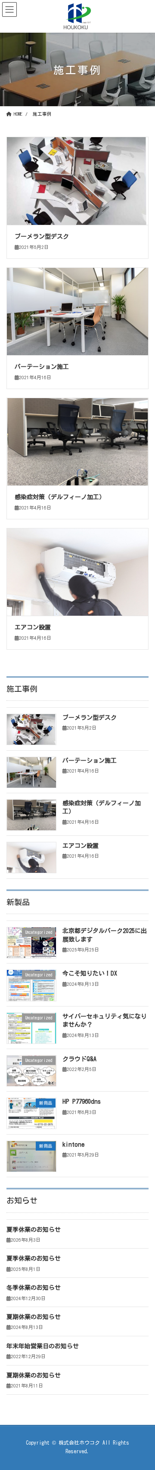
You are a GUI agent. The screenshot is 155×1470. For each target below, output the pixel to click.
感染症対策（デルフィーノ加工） (60, 497)
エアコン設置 (33, 627)
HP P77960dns (81, 1102)
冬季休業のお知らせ (33, 1288)
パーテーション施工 (42, 367)
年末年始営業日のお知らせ (42, 1346)
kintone (73, 1145)
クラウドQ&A (79, 1059)
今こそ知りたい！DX (89, 973)
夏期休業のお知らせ (33, 1317)
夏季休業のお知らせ (33, 1230)
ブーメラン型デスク (42, 236)
